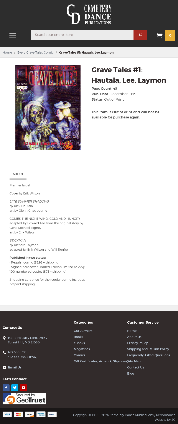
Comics (79, 355)
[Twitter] (14, 387)
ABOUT (18, 174)
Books (78, 337)
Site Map (134, 361)
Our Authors (83, 331)
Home (7, 52)
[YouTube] (23, 387)
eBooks (79, 343)
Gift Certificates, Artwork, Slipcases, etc (104, 361)
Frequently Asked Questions (148, 355)
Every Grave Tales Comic (35, 52)
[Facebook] (6, 387)
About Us (134, 337)
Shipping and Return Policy (148, 349)
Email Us (14, 367)
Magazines (82, 349)
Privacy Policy (137, 343)
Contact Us (135, 367)
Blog (130, 373)
